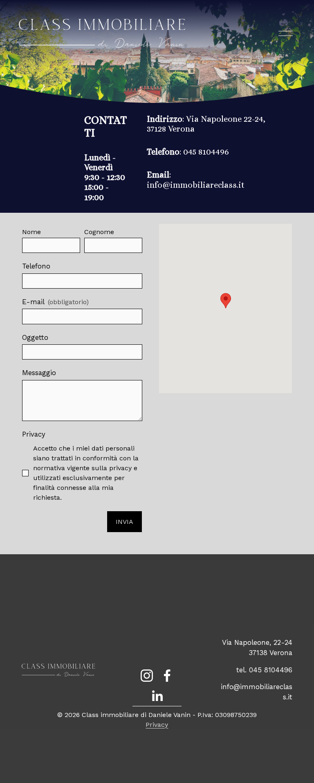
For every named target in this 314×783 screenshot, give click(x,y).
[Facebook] (167, 675)
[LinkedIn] (157, 696)
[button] (225, 301)
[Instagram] (146, 675)
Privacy (157, 724)
